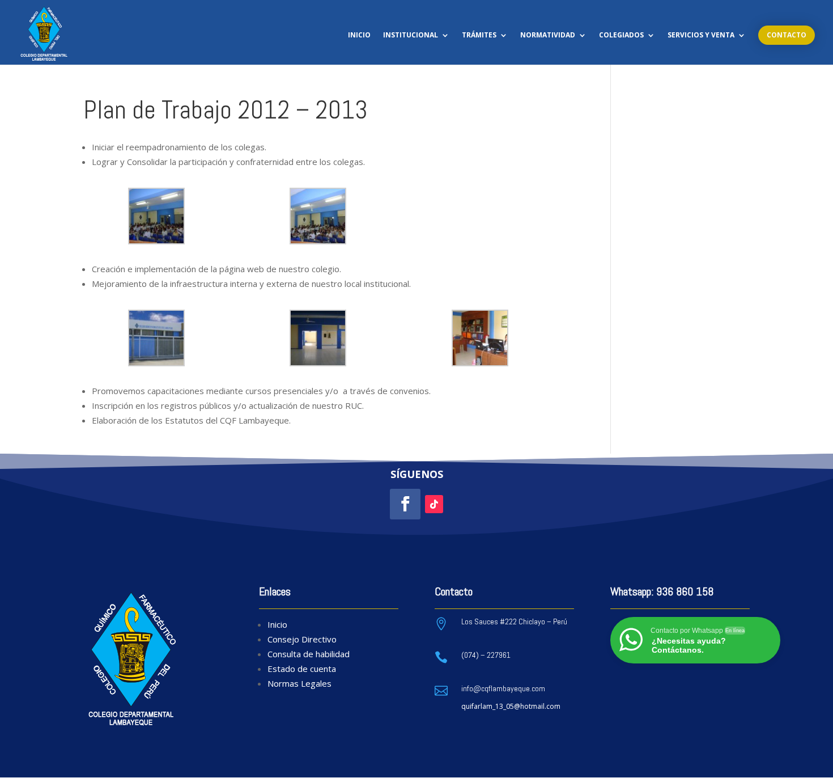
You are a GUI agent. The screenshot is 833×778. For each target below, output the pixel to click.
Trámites (479, 35)
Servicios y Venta (701, 35)
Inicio (359, 35)
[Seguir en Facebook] (405, 504)
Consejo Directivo (302, 639)
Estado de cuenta (301, 668)
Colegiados (621, 35)
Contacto (786, 35)
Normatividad (547, 35)
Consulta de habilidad (308, 653)
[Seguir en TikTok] (434, 504)
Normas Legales (299, 683)
